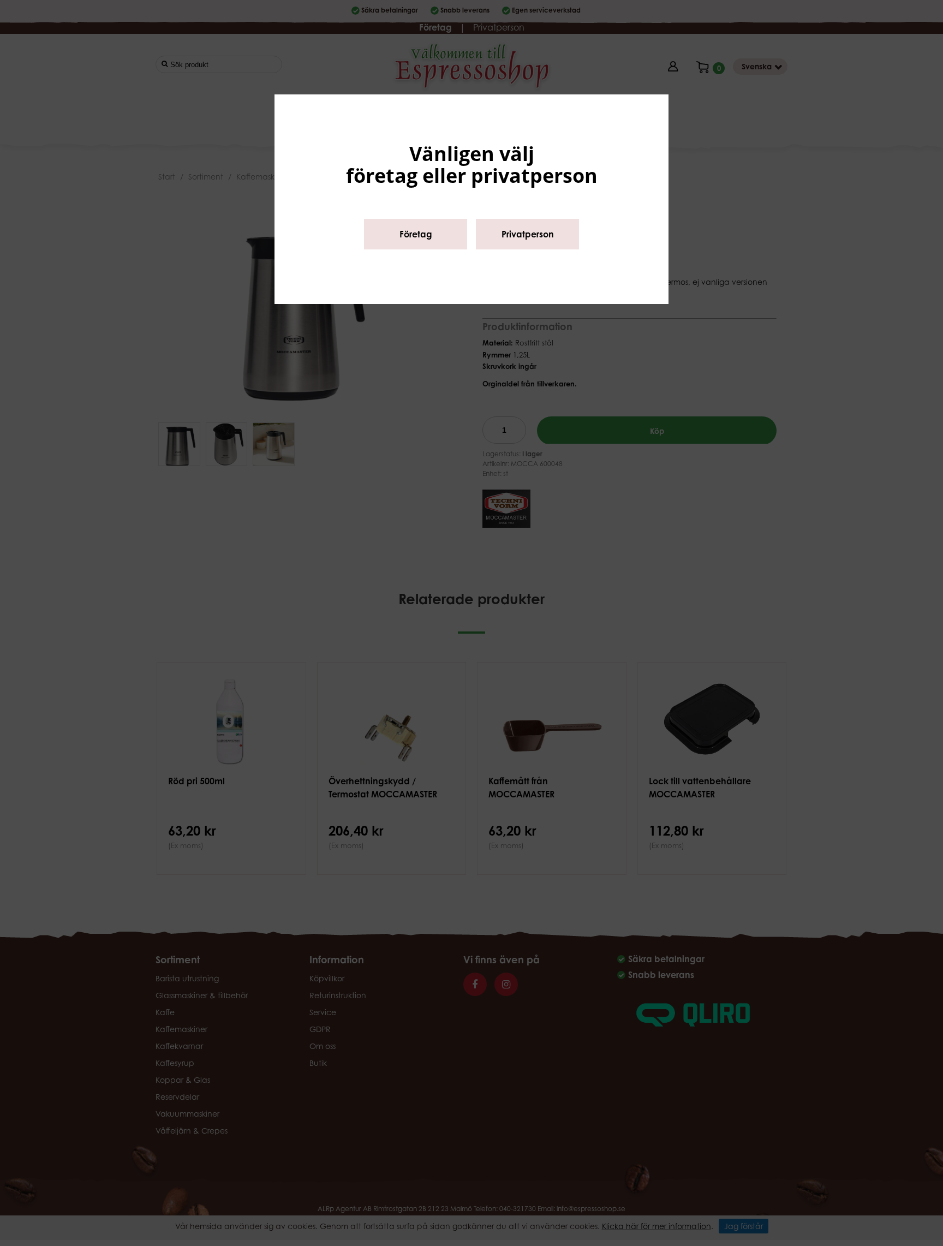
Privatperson (528, 234)
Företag (415, 234)
